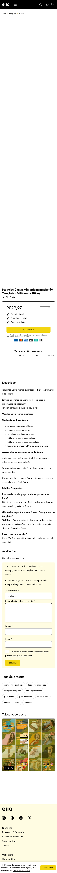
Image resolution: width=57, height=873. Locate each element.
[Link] (47, 4)
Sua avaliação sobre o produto (20, 601)
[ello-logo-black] (28, 809)
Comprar (28, 329)
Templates (12, 13)
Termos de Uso (9, 841)
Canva (21, 13)
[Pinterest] (12, 818)
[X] (29, 818)
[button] (15, 4)
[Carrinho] (52, 4)
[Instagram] (4, 818)
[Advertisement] (28, 366)
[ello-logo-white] (5, 4)
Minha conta (7, 854)
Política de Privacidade (12, 836)
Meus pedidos (8, 859)
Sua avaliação (12, 590)
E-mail (8, 638)
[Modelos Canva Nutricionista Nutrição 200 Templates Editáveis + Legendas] (28, 745)
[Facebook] (21, 818)
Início (4, 13)
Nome (9, 626)
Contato (5, 845)
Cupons (8, 827)
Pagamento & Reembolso (13, 832)
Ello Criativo (11, 297)
